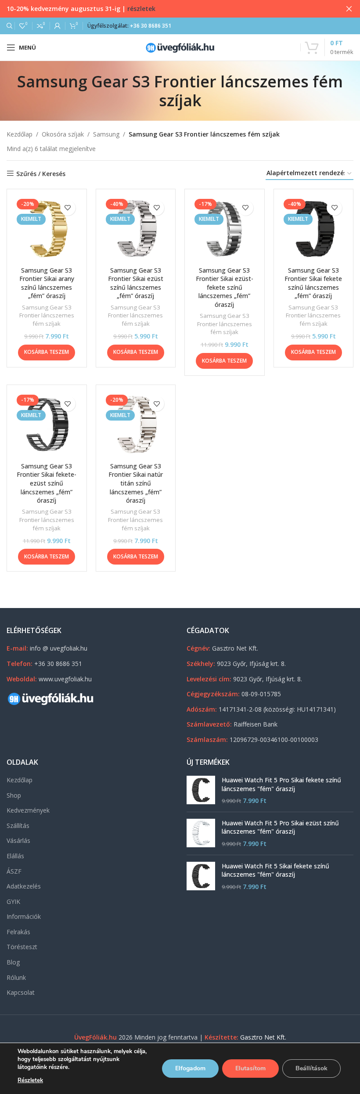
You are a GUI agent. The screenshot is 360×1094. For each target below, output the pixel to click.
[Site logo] (180, 47)
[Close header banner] (349, 9)
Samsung (106, 134)
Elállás (15, 856)
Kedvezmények (28, 810)
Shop (14, 795)
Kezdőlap (19, 134)
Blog (13, 962)
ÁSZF (14, 871)
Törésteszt (22, 947)
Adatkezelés (24, 886)
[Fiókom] (57, 26)
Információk (24, 916)
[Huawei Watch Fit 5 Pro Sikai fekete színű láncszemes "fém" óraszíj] (201, 790)
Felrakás (18, 932)
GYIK (13, 901)
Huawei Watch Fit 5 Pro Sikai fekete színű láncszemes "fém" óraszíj (281, 784)
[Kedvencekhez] (68, 208)
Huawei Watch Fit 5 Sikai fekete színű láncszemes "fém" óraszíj (275, 870)
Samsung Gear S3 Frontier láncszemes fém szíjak (46, 315)
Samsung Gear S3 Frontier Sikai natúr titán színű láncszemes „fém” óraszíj (135, 483)
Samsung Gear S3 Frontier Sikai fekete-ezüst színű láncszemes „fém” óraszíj (46, 483)
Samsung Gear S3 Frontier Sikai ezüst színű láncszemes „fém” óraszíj (135, 283)
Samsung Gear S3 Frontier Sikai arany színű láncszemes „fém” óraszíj (46, 283)
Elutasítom (250, 1068)
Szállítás (18, 825)
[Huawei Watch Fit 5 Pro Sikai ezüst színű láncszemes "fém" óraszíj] (201, 833)
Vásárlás (18, 840)
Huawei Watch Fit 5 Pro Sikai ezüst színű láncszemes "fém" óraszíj (280, 827)
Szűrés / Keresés (40, 173)
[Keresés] (8, 26)
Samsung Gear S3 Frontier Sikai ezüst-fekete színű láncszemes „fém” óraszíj (224, 287)
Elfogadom (190, 1068)
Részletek (30, 1080)
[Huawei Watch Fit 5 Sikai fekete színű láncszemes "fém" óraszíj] (201, 876)
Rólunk (16, 977)
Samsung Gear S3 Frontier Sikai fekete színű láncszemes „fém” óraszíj (313, 283)
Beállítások (311, 1068)
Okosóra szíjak (63, 134)
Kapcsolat (21, 992)
